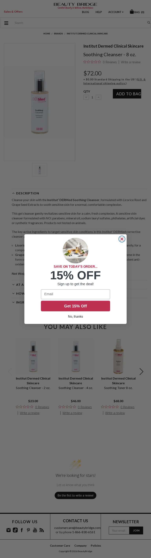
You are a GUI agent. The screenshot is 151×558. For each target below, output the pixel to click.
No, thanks (75, 316)
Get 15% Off (75, 306)
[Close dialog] (122, 239)
